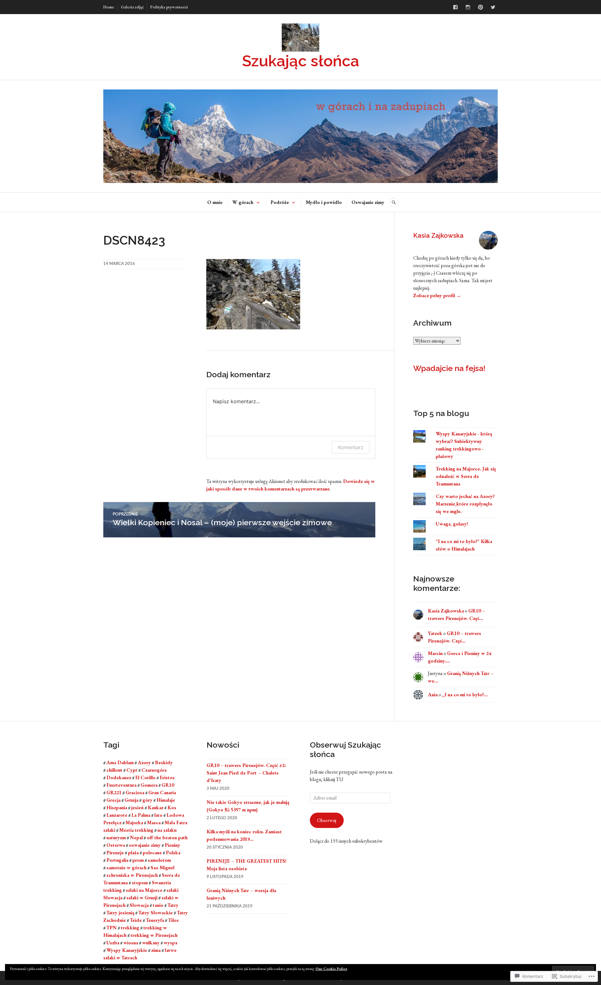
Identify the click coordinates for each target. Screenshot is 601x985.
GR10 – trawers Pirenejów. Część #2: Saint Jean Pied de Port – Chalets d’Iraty (246, 773)
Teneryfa (155, 920)
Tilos (173, 920)
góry (147, 800)
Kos (171, 807)
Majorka (134, 822)
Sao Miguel (162, 867)
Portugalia (117, 860)
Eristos (167, 777)
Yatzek (435, 633)
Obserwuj (326, 820)
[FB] (455, 7)
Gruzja (131, 800)
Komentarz (350, 447)
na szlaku (167, 830)
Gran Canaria (162, 792)
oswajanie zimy (145, 845)
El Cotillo (145, 777)
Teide (136, 920)
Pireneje (115, 852)
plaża (133, 852)
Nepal (136, 837)
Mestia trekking (136, 830)
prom (138, 860)
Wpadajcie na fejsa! (449, 368)
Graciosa (135, 792)
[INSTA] (468, 7)
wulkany (151, 942)
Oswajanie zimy (368, 202)
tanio (158, 905)
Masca (154, 822)
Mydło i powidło (324, 202)
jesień (137, 807)
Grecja (113, 800)
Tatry (172, 905)
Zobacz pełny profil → (437, 295)
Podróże (279, 202)
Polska (173, 852)
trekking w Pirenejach (154, 935)
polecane (152, 852)
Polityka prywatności (169, 7)
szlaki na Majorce (144, 890)
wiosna (130, 942)
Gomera (149, 785)
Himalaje (166, 800)
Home (108, 7)
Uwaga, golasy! (452, 523)
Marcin (435, 653)
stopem (140, 882)
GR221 (113, 792)
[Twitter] (493, 7)
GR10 (168, 785)
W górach (242, 202)
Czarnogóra (154, 770)
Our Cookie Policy (331, 968)
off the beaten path (167, 837)
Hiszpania (116, 807)
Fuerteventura (121, 785)
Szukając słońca (300, 61)
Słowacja (139, 905)
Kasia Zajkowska (438, 235)
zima (156, 950)
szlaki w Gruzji (141, 897)
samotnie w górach (126, 867)
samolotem (159, 860)
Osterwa (115, 845)
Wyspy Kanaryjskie (126, 950)
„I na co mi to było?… (465, 694)
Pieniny (172, 845)
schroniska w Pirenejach (132, 875)
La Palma (140, 815)
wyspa (170, 942)
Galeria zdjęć (132, 7)
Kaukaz (155, 807)
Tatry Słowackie (155, 912)
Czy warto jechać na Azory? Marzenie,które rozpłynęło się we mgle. (465, 504)
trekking (130, 927)
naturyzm (116, 837)
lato (158, 815)
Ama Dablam (120, 762)
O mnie (215, 202)
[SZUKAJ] (393, 202)
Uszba (112, 942)
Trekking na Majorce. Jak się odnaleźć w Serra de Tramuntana (466, 476)
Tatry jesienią (120, 912)
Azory (144, 762)
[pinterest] (480, 7)
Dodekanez (118, 777)
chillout (114, 770)
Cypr (131, 770)
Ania (433, 694)
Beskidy (164, 762)
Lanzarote (116, 815)
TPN (111, 927)
